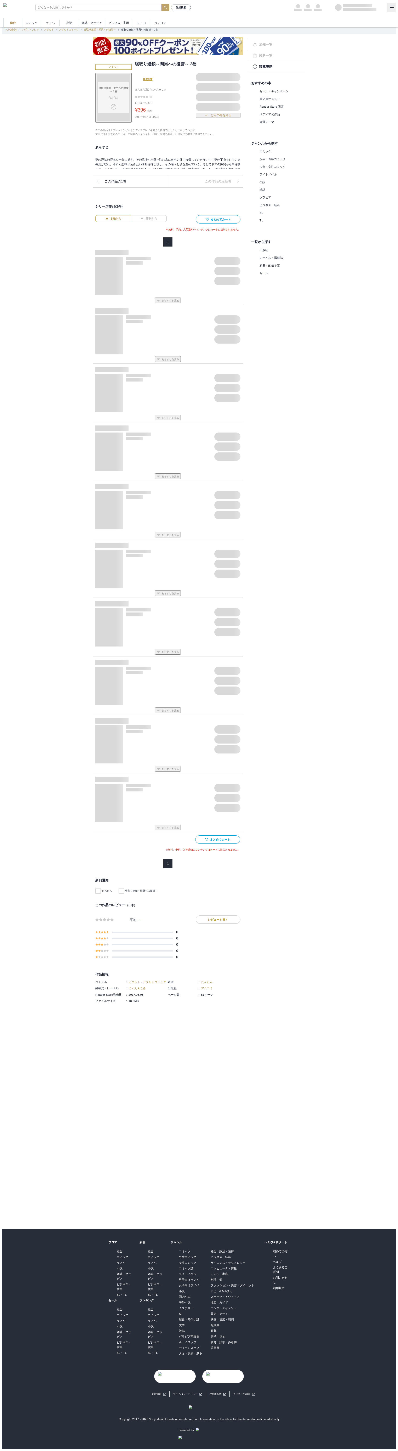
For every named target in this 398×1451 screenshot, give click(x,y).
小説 (262, 182)
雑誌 (262, 189)
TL (261, 220)
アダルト (49, 29)
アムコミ (207, 988)
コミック (265, 151)
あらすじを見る (170, 300)
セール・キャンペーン (274, 91)
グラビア (265, 197)
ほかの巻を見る (221, 115)
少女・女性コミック (273, 166)
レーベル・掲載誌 (271, 257)
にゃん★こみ (158, 89)
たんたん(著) (142, 89)
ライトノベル (268, 174)
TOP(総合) (11, 29)
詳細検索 (181, 7)
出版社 (264, 250)
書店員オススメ (270, 99)
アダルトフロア (30, 29)
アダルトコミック (69, 29)
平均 (133, 920)
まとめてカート (220, 219)
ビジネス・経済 (270, 205)
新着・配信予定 (270, 265)
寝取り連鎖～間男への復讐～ (100, 29)
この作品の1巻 (115, 181)
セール (264, 273)
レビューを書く (143, 103)
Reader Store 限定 (272, 106)
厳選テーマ (267, 122)
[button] (244, 1394)
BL (261, 212)
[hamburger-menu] (391, 7)
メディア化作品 (270, 114)
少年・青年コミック (273, 159)
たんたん (107, 890)
